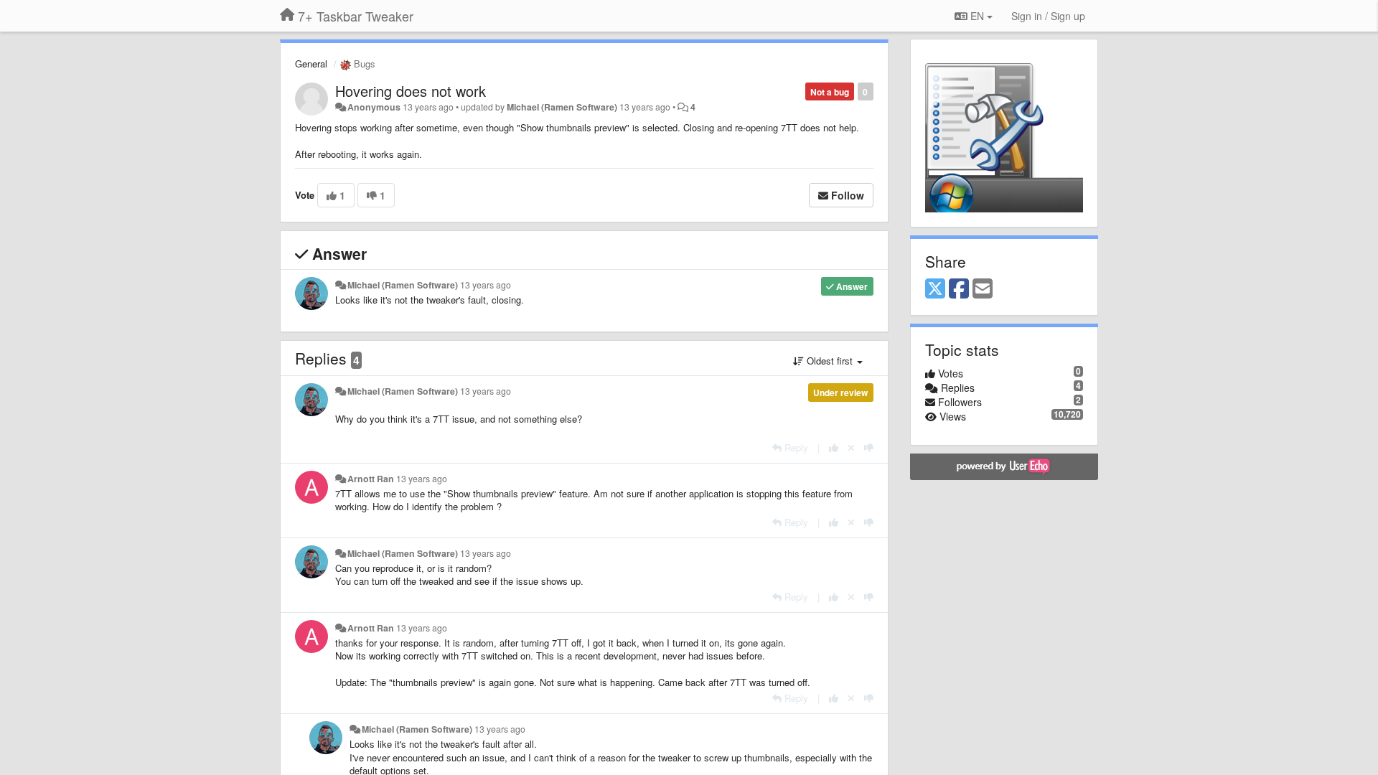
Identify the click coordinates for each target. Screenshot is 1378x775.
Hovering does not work (410, 90)
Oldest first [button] (830, 360)
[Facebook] (959, 289)
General (311, 63)
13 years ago (485, 284)
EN (977, 16)
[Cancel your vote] (851, 447)
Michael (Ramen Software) (562, 106)
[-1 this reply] (868, 447)
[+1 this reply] (833, 447)
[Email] (982, 289)
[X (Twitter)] (935, 289)
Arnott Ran (370, 478)
